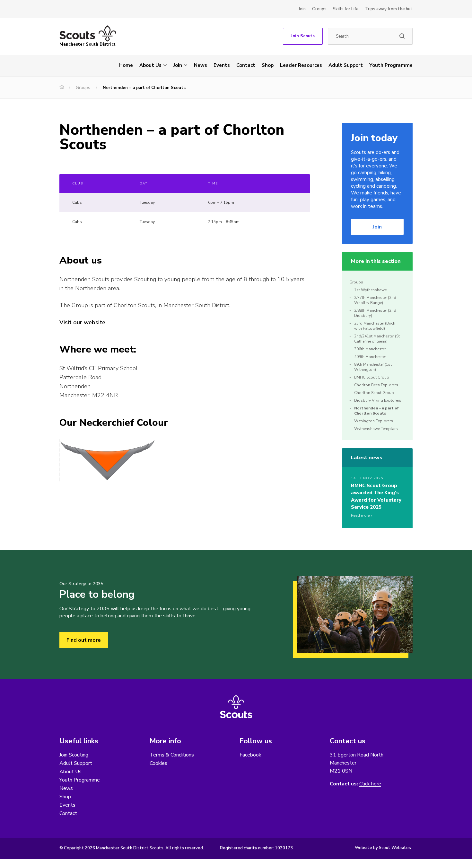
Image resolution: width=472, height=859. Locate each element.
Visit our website (82, 322)
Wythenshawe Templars (376, 428)
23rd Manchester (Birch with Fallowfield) (374, 326)
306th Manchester (370, 349)
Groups (319, 9)
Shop (268, 65)
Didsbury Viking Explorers (377, 400)
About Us (150, 65)
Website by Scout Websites (383, 848)
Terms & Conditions (172, 754)
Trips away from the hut (389, 9)
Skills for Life (346, 9)
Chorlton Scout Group (374, 392)
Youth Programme (391, 65)
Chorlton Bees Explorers (376, 385)
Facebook (250, 754)
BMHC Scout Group (371, 377)
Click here (370, 784)
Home (126, 65)
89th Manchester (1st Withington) (373, 367)
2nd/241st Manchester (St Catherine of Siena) (377, 339)
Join (302, 9)
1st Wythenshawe (370, 289)
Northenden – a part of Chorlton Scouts (376, 411)
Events (222, 65)
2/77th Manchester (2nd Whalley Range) (375, 300)
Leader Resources (301, 65)
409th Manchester (370, 356)
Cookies (158, 763)
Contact (245, 65)
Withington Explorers (373, 421)
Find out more (83, 640)
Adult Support (345, 65)
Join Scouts (303, 36)
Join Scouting (73, 754)
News (200, 65)
